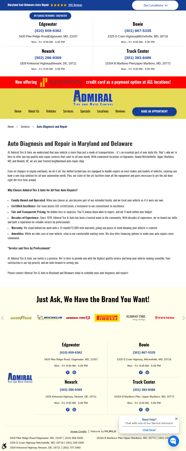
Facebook (68, 372)
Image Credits (78, 431)
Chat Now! (149, 430)
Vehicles (51, 111)
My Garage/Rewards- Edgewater (50, 16)
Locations (103, 111)
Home (18, 111)
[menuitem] (18, 111)
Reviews (120, 111)
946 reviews (75, 5)
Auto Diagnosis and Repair (52, 126)
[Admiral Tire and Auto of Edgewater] (93, 98)
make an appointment (154, 111)
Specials (85, 111)
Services (68, 111)
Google (74, 372)
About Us (33, 111)
